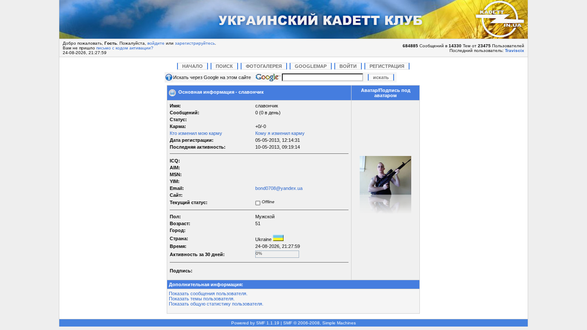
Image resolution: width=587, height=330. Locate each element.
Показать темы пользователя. (202, 298)
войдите (156, 43)
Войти (348, 66)
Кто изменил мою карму (196, 133)
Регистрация (387, 66)
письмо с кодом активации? (124, 48)
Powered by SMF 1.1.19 (255, 323)
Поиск (224, 66)
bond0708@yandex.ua (279, 188)
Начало (192, 66)
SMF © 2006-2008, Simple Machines (319, 323)
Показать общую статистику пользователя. (216, 303)
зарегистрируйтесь (195, 43)
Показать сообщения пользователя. (208, 293)
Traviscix (514, 50)
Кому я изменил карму (280, 133)
